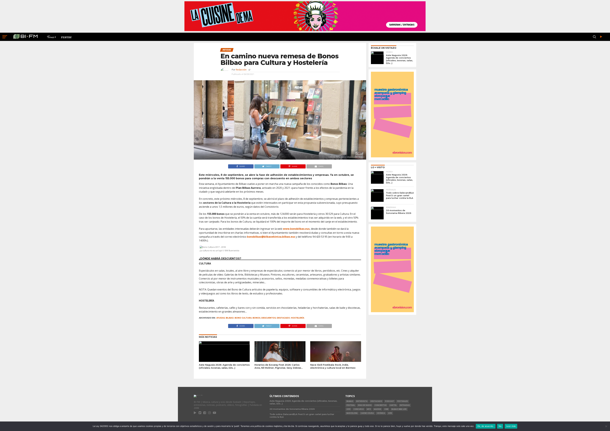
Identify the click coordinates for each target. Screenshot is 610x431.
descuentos (268, 318)
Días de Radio (365, 405)
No (500, 426)
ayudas (220, 318)
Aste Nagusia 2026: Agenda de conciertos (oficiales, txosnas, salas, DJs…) (224, 366)
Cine (386, 409)
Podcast (389, 401)
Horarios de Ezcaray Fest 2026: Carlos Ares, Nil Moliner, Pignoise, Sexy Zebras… (278, 366)
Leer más (511, 426)
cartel (393, 405)
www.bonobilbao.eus (296, 228)
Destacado (283, 318)
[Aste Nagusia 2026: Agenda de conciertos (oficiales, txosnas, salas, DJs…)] (224, 343)
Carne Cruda (367, 413)
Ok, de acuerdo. (485, 426)
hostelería (297, 318)
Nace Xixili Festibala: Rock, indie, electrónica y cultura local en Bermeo (333, 366)
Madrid (377, 409)
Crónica (381, 413)
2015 (390, 413)
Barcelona (352, 413)
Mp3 (369, 409)
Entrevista (361, 401)
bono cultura (243, 318)
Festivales (402, 401)
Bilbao (230, 318)
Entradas (405, 405)
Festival (350, 405)
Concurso (358, 409)
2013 (348, 409)
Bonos (256, 318)
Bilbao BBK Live (399, 409)
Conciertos (380, 405)
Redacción (241, 69)
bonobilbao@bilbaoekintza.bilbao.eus (271, 236)
